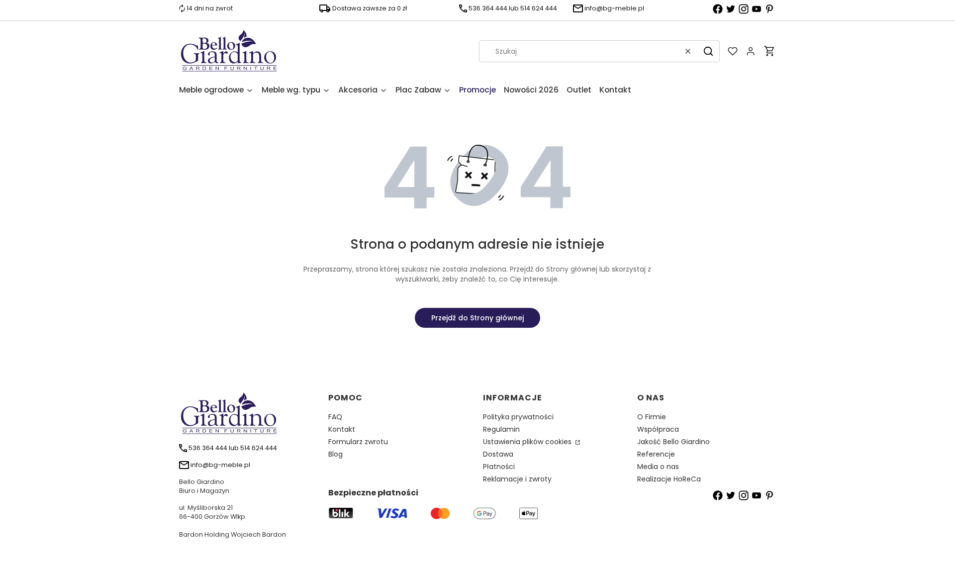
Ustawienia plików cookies (528, 442)
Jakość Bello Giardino (673, 442)
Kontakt (341, 429)
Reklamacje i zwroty (517, 479)
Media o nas (658, 467)
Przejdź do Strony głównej (477, 318)
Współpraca (658, 429)
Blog (335, 454)
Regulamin (501, 429)
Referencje (656, 454)
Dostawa (498, 454)
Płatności (499, 467)
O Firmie (651, 417)
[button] (708, 51)
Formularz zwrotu (358, 442)
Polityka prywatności (518, 417)
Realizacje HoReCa (669, 479)
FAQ (335, 417)
